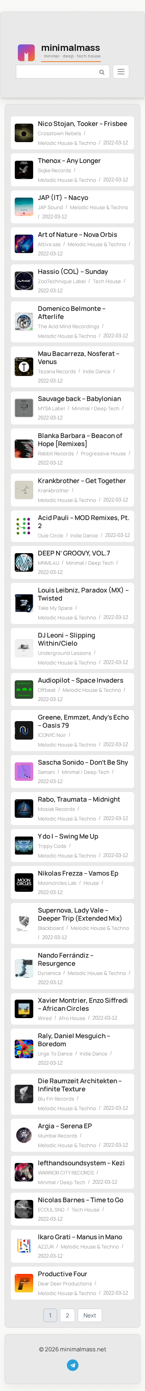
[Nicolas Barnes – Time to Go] (24, 1209)
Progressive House (103, 453)
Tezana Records (57, 371)
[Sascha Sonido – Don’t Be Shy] (24, 771)
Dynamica (49, 973)
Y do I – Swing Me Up (68, 836)
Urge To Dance (55, 1053)
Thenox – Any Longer (69, 160)
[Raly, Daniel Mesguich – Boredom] (24, 1049)
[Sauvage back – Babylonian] (24, 408)
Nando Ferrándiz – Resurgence (66, 959)
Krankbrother (53, 490)
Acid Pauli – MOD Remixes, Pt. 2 (84, 521)
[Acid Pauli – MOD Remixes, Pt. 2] (24, 526)
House (91, 882)
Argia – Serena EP (65, 1125)
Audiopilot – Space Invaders (80, 680)
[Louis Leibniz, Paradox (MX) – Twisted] (24, 603)
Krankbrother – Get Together (82, 480)
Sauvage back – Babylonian (79, 398)
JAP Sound (50, 207)
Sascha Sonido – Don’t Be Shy (83, 762)
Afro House (72, 1018)
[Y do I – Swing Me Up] (24, 845)
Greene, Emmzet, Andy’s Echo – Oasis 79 (83, 721)
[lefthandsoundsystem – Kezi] (24, 1172)
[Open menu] (121, 72)
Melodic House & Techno (67, 142)
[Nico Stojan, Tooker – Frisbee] (24, 133)
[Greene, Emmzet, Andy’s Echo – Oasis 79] (24, 730)
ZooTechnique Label (62, 281)
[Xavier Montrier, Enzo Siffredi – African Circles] (24, 1009)
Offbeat (47, 689)
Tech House (107, 281)
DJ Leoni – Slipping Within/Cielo (66, 639)
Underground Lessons (64, 652)
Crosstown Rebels (59, 133)
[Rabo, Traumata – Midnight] (24, 808)
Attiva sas (49, 244)
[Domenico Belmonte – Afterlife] (24, 321)
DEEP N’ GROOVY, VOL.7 (74, 553)
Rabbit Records (56, 453)
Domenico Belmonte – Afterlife (72, 312)
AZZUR (46, 1246)
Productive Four (62, 1273)
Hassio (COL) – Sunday (73, 271)
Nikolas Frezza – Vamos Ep (78, 873)
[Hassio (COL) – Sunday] (24, 281)
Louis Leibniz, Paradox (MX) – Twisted (83, 594)
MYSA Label (51, 408)
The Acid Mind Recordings (68, 326)
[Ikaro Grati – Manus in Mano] (24, 1246)
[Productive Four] (24, 1283)
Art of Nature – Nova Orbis (77, 234)
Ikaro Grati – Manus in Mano (80, 1236)
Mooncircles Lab (57, 882)
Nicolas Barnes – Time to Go (80, 1199)
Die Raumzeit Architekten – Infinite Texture (80, 1084)
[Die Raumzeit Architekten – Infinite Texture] (24, 1094)
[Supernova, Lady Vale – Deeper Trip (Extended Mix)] (24, 923)
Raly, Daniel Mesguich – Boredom (74, 1039)
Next (90, 1315)
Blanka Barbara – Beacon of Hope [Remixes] (80, 439)
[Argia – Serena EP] (24, 1135)
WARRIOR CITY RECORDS (66, 1172)
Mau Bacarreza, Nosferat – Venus (78, 357)
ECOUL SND (51, 1209)
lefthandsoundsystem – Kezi (81, 1162)
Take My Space (55, 607)
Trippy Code (52, 845)
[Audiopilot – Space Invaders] (24, 689)
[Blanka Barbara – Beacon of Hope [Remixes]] (24, 449)
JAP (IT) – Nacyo (63, 197)
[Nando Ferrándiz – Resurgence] (24, 968)
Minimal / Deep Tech (95, 408)
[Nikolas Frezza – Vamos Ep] (24, 882)
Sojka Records (54, 170)
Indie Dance (97, 371)
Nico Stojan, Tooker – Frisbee (82, 123)
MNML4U (48, 562)
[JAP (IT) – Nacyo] (24, 207)
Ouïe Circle (50, 535)
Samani (46, 771)
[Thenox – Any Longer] (24, 170)
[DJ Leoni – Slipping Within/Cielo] (24, 648)
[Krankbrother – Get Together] (24, 490)
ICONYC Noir (52, 735)
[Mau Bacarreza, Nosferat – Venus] (24, 366)
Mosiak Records (56, 808)
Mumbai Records (57, 1135)
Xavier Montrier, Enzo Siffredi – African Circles (83, 1004)
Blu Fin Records (56, 1098)
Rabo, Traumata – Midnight (79, 799)
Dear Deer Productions (65, 1283)
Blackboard (51, 928)
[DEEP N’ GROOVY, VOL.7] (24, 562)
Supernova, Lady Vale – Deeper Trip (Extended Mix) (80, 914)
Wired (45, 1018)
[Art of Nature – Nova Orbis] (24, 244)
